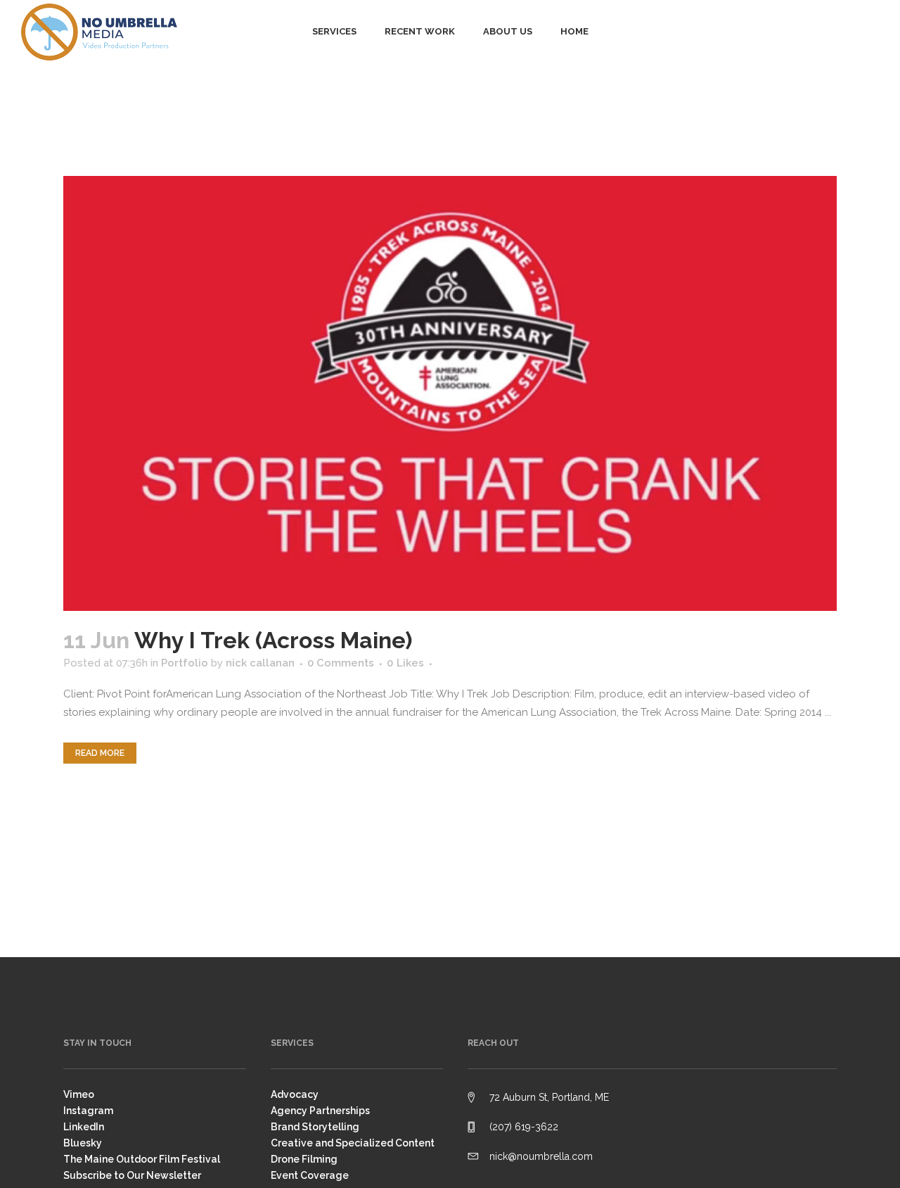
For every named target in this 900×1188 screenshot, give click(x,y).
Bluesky (82, 1143)
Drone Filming (304, 1159)
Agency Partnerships (320, 1110)
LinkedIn (83, 1126)
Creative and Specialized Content (353, 1143)
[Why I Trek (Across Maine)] (450, 393)
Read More (99, 753)
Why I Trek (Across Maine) (273, 640)
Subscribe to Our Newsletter (132, 1175)
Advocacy (295, 1094)
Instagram (88, 1110)
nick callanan (260, 663)
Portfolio (184, 663)
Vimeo (78, 1094)
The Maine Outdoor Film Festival (141, 1159)
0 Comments (340, 663)
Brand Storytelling (315, 1126)
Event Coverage (310, 1175)
